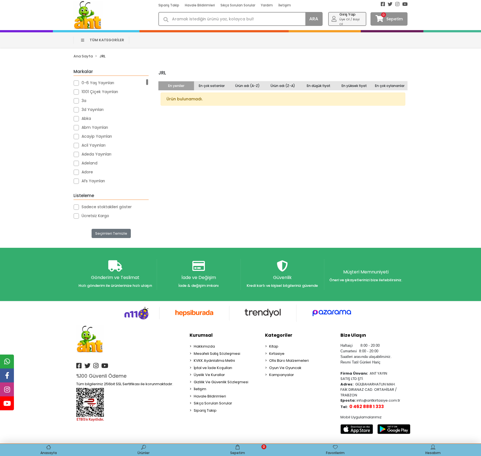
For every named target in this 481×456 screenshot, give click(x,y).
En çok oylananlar (389, 85)
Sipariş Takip (168, 5)
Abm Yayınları (95, 127)
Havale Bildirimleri (200, 5)
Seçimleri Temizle (111, 233)
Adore (87, 172)
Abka (86, 118)
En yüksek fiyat (354, 85)
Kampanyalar (281, 374)
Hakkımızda (204, 346)
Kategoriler (278, 335)
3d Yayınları (93, 109)
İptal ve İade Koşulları (213, 367)
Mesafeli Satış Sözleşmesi (217, 353)
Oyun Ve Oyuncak (285, 367)
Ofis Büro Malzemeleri (289, 360)
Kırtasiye (276, 353)
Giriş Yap (347, 14)
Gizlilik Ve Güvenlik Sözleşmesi (221, 382)
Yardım (267, 5)
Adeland (89, 163)
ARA (313, 19)
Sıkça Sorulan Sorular (237, 5)
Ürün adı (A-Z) (247, 85)
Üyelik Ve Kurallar (209, 374)
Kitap (273, 346)
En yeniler (176, 85)
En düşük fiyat (318, 85)
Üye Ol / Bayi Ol (349, 21)
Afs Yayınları (93, 181)
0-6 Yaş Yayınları (98, 83)
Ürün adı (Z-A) (283, 85)
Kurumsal (201, 335)
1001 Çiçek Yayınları (100, 91)
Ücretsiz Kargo (95, 216)
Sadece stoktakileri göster (107, 207)
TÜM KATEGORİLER (107, 40)
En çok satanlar (212, 85)
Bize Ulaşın (353, 335)
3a (84, 100)
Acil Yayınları (93, 145)
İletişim (284, 5)
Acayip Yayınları (97, 136)
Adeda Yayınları (96, 154)
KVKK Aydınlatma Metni (214, 360)
